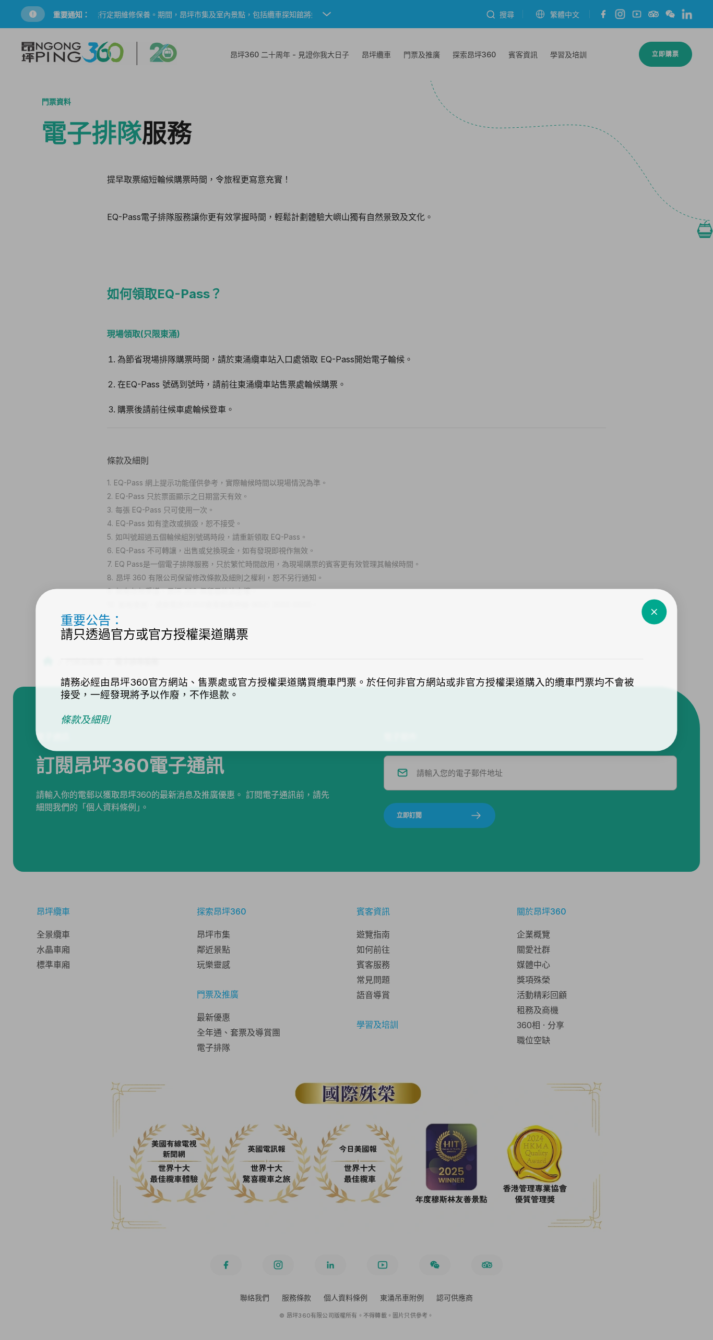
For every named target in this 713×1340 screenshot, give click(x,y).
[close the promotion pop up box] (654, 612)
